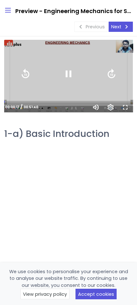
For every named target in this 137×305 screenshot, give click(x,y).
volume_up (96, 107)
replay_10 (25, 74)
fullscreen (125, 107)
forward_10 (111, 74)
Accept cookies (96, 294)
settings (110, 107)
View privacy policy (45, 294)
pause (68, 74)
